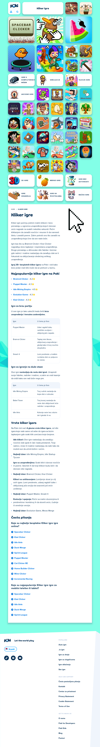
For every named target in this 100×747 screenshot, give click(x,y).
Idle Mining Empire (22, 289)
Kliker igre (22, 209)
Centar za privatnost (67, 691)
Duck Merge (20, 548)
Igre (13, 209)
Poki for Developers (67, 723)
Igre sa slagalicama (67, 660)
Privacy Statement (66, 696)
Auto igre (62, 645)
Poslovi (62, 738)
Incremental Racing (23, 579)
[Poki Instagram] (13, 658)
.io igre (61, 650)
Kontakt (62, 686)
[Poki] (14, 6)
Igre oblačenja (65, 665)
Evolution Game (20, 295)
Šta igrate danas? (17, 11)
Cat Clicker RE (21, 563)
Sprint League (20, 553)
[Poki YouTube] (20, 658)
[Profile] (11, 11)
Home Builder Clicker (24, 568)
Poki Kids (62, 728)
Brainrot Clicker (20, 279)
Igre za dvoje (64, 655)
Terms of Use (64, 706)
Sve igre (62, 669)
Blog (60, 733)
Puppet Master (20, 284)
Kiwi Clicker (18, 300)
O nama (62, 718)
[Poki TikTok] (6, 658)
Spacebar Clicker (22, 532)
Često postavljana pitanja (69, 682)
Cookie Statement (66, 701)
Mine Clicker (20, 574)
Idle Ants (18, 542)
